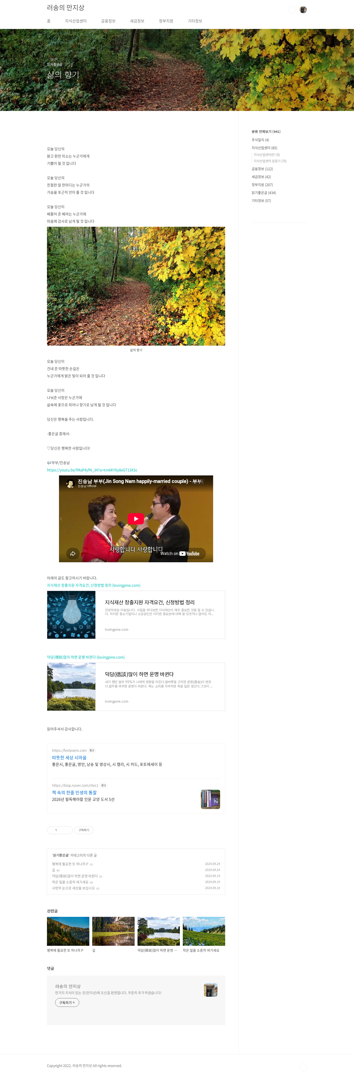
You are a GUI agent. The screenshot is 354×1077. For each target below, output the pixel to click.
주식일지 (260, 139)
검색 (292, 9)
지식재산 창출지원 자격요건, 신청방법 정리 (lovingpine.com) (93, 585)
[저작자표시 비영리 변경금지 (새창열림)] (99, 830)
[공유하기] (61, 830)
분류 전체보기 (266, 131)
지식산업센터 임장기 (270, 160)
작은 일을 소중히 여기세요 (70, 881)
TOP (303, 1067)
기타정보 (195, 21)
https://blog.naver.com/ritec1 (75, 785)
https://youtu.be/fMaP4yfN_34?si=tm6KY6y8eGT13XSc (92, 470)
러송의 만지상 (66, 7)
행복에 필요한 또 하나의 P (70, 863)
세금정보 (137, 21)
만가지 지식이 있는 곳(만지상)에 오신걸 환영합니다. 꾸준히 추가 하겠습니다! (108, 992)
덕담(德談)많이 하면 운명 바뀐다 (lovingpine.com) (86, 657)
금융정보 (108, 21)
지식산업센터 (76, 21)
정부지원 (166, 21)
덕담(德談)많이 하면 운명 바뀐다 (75, 875)
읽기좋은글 (61, 855)
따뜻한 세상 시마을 (69, 758)
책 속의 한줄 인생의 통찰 (74, 793)
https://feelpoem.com (69, 750)
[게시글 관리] (67, 830)
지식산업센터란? (267, 154)
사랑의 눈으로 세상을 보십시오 (73, 887)
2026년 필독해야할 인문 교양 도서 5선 (83, 799)
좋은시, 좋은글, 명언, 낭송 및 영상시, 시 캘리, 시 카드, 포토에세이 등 (107, 764)
